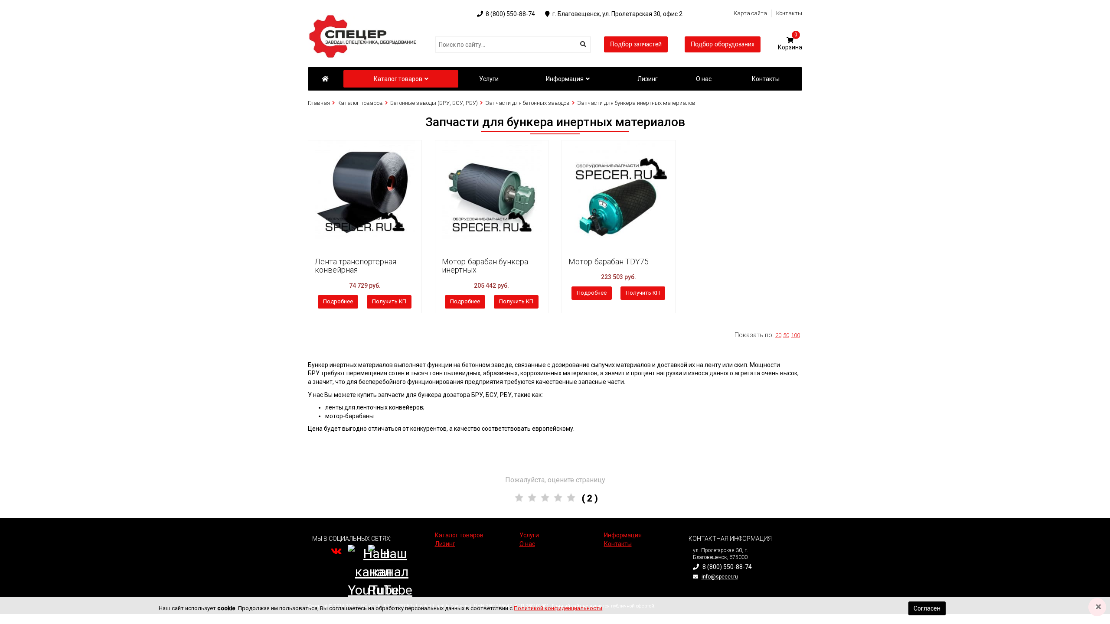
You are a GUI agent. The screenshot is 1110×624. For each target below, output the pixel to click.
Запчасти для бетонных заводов (527, 103)
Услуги (529, 535)
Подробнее (338, 301)
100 (795, 335)
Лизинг (445, 543)
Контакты (789, 13)
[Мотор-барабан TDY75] (618, 190)
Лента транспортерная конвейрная (355, 266)
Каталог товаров (398, 78)
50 (786, 335)
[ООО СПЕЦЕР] (364, 17)
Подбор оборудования (722, 45)
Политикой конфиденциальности (558, 608)
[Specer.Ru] (325, 79)
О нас (527, 543)
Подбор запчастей (636, 45)
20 (778, 335)
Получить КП (389, 301)
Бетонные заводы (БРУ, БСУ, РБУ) (434, 103)
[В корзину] (317, 150)
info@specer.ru (720, 577)
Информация (565, 78)
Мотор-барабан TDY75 (608, 261)
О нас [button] (704, 78)
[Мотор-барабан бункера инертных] (492, 190)
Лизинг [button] (647, 78)
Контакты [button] (766, 78)
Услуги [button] (489, 78)
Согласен (927, 608)
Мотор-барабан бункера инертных (485, 266)
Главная (319, 103)
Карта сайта (750, 13)
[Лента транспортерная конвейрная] (365, 190)
